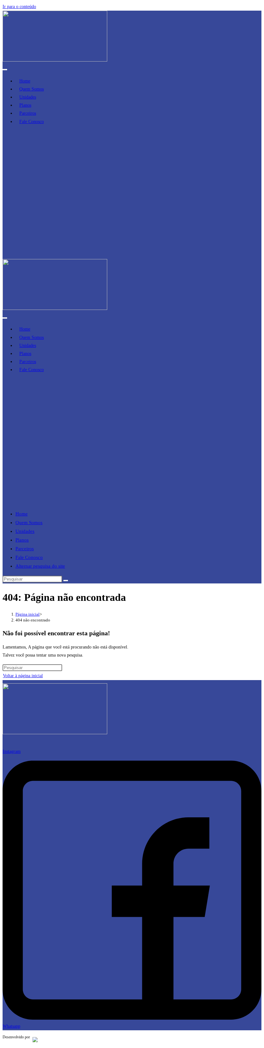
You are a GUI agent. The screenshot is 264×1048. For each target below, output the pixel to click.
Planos (22, 540)
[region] (132, 194)
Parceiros (24, 548)
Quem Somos (28, 522)
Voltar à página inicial (23, 675)
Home (21, 513)
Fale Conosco (29, 557)
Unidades (24, 531)
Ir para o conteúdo (19, 6)
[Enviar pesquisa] (65, 580)
